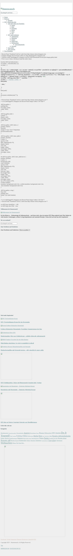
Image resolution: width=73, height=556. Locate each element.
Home (6, 17)
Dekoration (48, 433)
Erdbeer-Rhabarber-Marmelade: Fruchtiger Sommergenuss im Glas (21, 329)
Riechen (13, 440)
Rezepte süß (5, 440)
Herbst (35, 436)
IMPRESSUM (5, 548)
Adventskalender (19, 44)
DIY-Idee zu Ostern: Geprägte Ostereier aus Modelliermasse (19, 422)
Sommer (38, 440)
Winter (14, 443)
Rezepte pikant (62, 438)
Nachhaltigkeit (35, 438)
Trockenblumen (44, 440)
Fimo (12, 32)
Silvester (13, 46)
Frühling (19, 436)
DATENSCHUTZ (15, 548)
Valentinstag (14, 36)
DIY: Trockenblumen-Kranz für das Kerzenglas (15, 322)
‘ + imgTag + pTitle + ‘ (13, 79)
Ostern (13, 40)
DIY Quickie (11, 49)
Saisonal (17, 440)
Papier (13, 25)
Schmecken (22, 440)
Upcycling (11, 48)
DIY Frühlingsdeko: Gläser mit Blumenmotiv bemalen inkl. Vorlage (21, 382)
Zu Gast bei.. (20, 443)
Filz (12, 33)
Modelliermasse (13, 438)
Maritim (7, 438)
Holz (12, 27)
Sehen (28, 440)
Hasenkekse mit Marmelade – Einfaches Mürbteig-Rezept (18, 389)
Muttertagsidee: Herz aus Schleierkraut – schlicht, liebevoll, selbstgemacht (23, 336)
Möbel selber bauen (27, 438)
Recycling (55, 438)
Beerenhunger (33, 433)
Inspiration (47, 436)
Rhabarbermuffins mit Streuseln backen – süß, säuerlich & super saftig (22, 350)
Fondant (14, 436)
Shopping (33, 440)
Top (2, 545)
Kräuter (3, 438)
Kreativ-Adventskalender (61, 436)
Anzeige (27, 433)
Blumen (41, 433)
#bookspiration (4, 433)
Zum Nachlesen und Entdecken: (10, 230)
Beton (13, 30)
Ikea (43, 436)
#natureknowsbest (12, 433)
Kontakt (10, 20)
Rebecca (6, 19)
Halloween (14, 41)
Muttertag (14, 38)
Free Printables (8, 51)
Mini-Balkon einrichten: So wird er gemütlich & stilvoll (17, 343)
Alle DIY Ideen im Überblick (16, 23)
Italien (50, 436)
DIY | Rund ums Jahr (10, 22)
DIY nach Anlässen (13, 35)
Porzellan (14, 28)
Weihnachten (15, 43)
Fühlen (25, 436)
